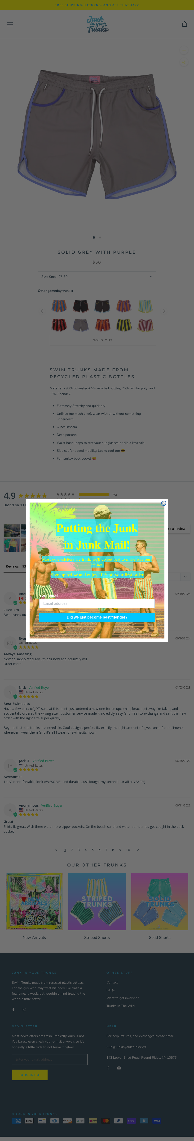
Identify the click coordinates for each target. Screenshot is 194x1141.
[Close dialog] (163, 503)
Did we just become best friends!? (97, 617)
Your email (48, 595)
